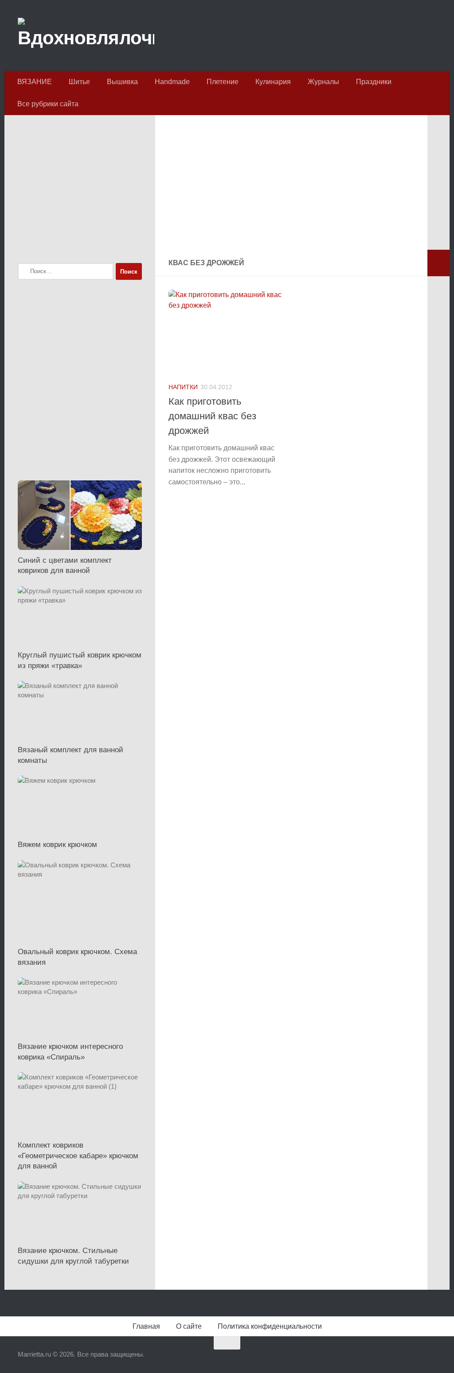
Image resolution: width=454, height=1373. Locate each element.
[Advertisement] (291, 188)
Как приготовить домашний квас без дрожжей (212, 416)
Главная (146, 1326)
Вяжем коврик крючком (57, 844)
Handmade (172, 81)
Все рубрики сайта (47, 104)
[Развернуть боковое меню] (438, 263)
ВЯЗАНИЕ (34, 81)
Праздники (373, 81)
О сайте (189, 1326)
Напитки (183, 387)
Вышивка (122, 81)
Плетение (223, 81)
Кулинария (273, 81)
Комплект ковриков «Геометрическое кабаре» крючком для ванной (78, 1155)
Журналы (323, 81)
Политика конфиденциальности (270, 1326)
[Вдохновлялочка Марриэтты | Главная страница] (86, 35)
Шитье (79, 81)
